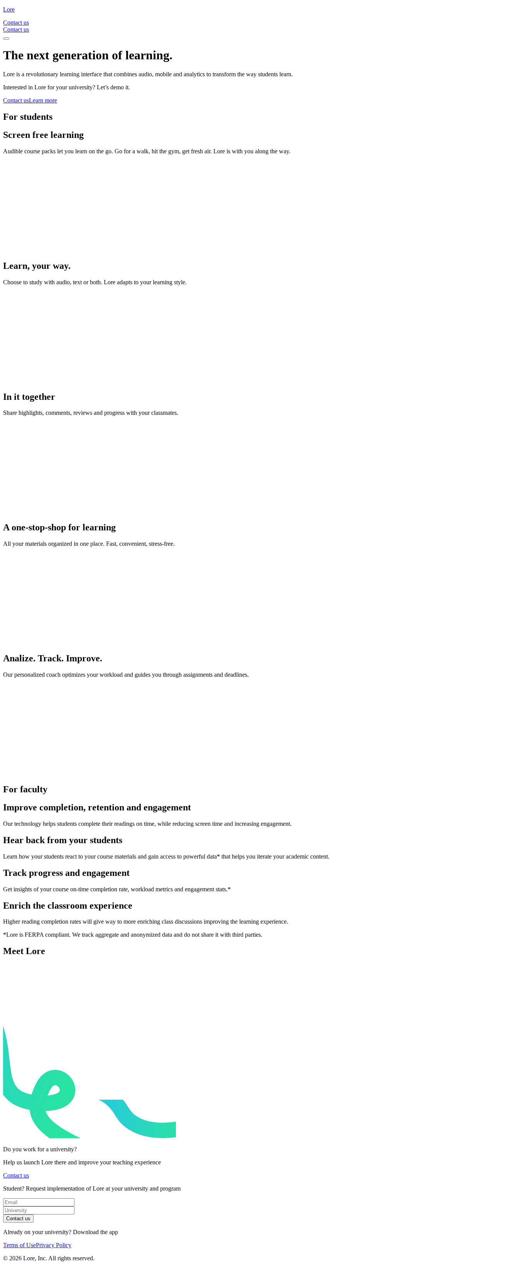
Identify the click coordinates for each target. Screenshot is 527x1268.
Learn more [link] (43, 100)
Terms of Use (19, 1245)
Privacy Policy (53, 1245)
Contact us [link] (16, 22)
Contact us (18, 1218)
